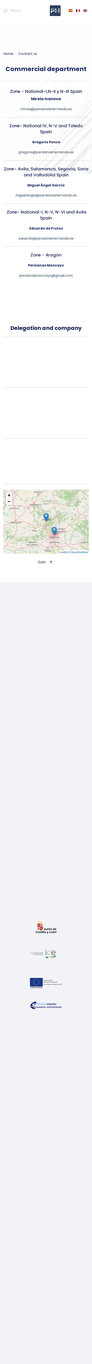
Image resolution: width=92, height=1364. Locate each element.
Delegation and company (46, 328)
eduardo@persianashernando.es (46, 238)
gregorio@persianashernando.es (46, 152)
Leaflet (63, 552)
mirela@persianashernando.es (46, 109)
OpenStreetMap (79, 552)
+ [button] (9, 495)
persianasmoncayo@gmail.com (46, 275)
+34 (46, 383)
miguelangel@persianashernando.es (46, 195)
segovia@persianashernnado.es (46, 379)
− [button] (9, 501)
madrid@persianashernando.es (46, 434)
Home (8, 53)
